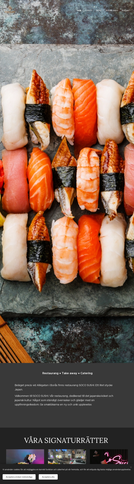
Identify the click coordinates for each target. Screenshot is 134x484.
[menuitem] (79, 10)
